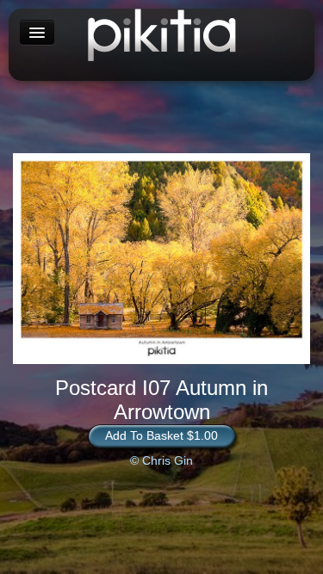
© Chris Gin (161, 460)
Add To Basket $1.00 (161, 435)
